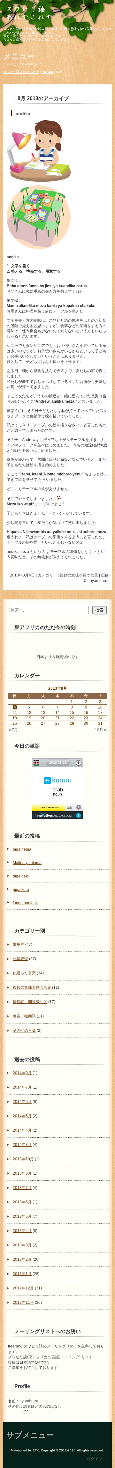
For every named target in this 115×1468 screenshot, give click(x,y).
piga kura (21, 889)
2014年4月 (22, 1130)
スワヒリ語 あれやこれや (57, 13)
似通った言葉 (24, 973)
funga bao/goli (25, 903)
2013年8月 (22, 1173)
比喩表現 (20, 959)
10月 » (100, 730)
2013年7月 (22, 1187)
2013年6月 (22, 1202)
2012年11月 (23, 1302)
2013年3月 (22, 1245)
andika (23, 113)
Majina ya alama (27, 863)
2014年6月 (22, 1101)
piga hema (22, 849)
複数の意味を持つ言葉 (79, 575)
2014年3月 (22, 1144)
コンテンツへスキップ (22, 64)
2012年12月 (23, 1288)
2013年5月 (22, 1216)
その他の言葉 (24, 1030)
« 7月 (13, 730)
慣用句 (18, 944)
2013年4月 (22, 1231)
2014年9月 (22, 1073)
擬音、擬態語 (24, 1016)
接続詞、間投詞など (30, 1002)
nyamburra (28, 1401)
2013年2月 (22, 1259)
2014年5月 (22, 1116)
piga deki (21, 876)
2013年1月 (22, 1274)
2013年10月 (23, 1159)
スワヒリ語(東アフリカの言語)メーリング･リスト (50, 1357)
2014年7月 (22, 1087)
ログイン (94, 1459)
